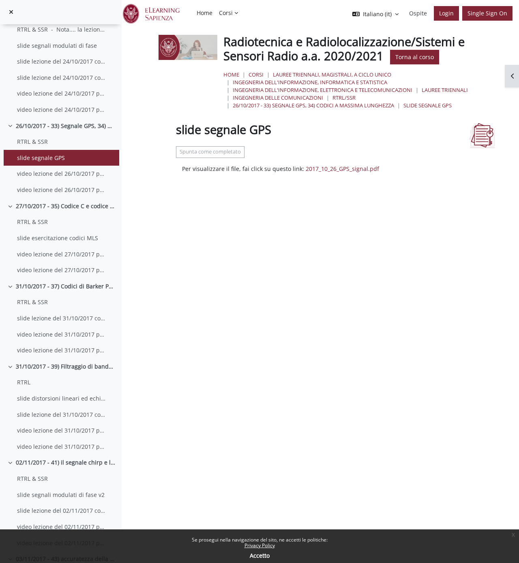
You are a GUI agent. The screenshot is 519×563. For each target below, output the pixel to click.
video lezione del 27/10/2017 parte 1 (62, 254)
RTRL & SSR (32, 141)
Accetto (260, 555)
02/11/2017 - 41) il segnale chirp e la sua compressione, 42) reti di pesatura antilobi (66, 462)
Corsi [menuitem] (226, 13)
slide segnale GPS (41, 158)
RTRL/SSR (344, 97)
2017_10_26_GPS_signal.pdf (342, 169)
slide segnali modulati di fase (57, 45)
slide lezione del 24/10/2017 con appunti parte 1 (62, 61)
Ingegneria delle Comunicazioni (278, 97)
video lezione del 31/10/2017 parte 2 (62, 350)
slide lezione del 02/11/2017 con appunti (62, 510)
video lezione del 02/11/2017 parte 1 (62, 527)
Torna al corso (414, 57)
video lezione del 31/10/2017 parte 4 (62, 446)
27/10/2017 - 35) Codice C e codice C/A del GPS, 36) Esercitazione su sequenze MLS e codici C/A (66, 206)
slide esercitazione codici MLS (57, 238)
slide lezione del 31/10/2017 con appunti (62, 318)
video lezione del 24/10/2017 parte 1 (62, 93)
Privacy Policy (259, 545)
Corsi (256, 74)
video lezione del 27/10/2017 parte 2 (62, 270)
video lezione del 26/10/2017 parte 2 (62, 190)
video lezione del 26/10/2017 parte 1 (62, 173)
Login (446, 13)
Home (231, 74)
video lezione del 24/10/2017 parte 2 (62, 109)
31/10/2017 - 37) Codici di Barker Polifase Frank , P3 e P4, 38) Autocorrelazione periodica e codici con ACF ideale (66, 286)
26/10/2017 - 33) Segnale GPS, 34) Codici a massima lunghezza (66, 126)
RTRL (24, 382)
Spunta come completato (210, 151)
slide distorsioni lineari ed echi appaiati (62, 398)
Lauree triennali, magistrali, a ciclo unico (332, 74)
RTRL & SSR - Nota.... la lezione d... (62, 29)
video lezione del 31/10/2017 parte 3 (62, 430)
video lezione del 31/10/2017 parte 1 (62, 334)
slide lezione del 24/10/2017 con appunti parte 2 (62, 77)
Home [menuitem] (204, 13)
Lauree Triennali (445, 90)
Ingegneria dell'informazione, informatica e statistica (310, 82)
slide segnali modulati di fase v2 (61, 495)
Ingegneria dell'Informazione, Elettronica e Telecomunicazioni (322, 90)
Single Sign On (487, 13)
